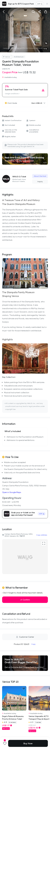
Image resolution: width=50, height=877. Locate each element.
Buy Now (28, 743)
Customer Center (26, 637)
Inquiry (40, 181)
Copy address (41, 535)
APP (39, 4)
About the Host (40, 176)
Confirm (26, 599)
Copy (33, 644)
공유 (39, 11)
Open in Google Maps (11, 492)
